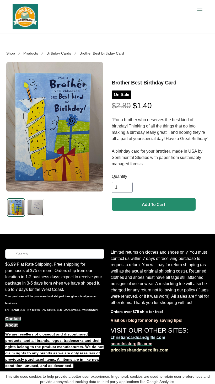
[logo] (25, 16)
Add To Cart (153, 204)
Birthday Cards (58, 53)
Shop (10, 53)
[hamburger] (200, 9)
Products (30, 53)
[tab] (16, 207)
